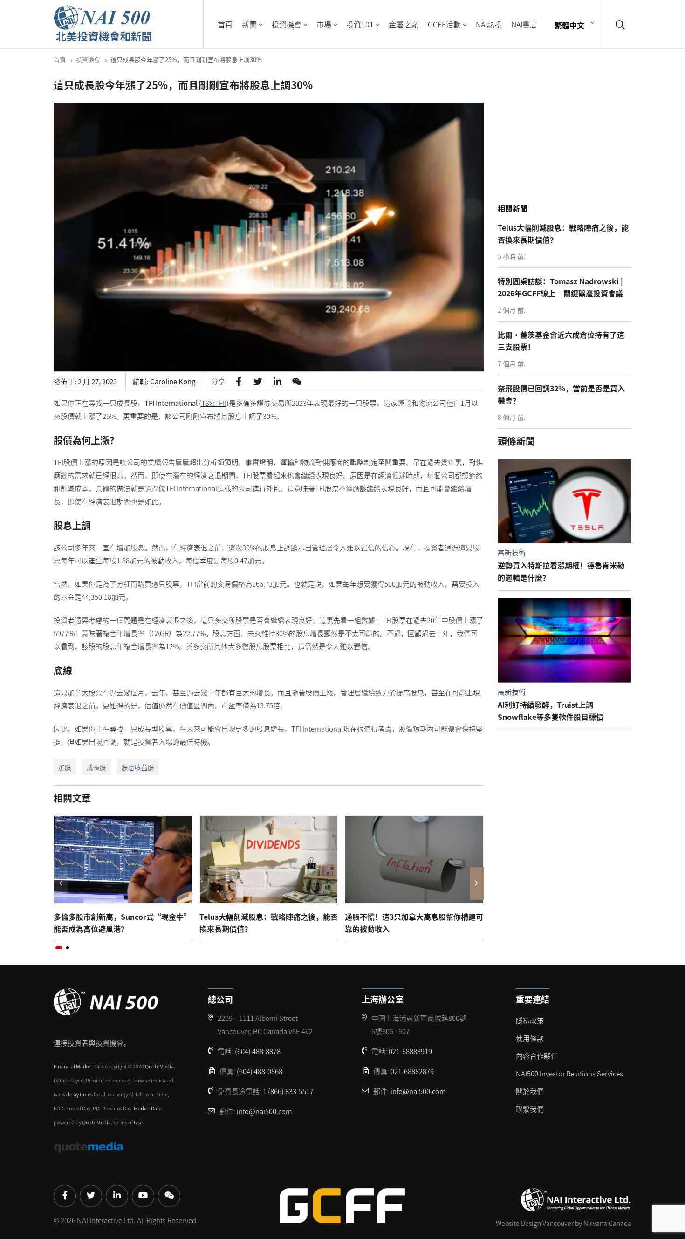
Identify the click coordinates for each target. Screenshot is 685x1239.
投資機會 (286, 24)
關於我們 (530, 1091)
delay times (79, 1094)
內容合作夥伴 (537, 1056)
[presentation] (61, 883)
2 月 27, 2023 (97, 381)
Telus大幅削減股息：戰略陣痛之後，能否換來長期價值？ (268, 922)
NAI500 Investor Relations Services (569, 1073)
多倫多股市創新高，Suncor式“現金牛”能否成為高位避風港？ (122, 922)
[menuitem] (573, 24)
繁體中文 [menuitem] (569, 24)
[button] (59, 947)
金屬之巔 (403, 24)
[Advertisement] (567, 139)
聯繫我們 (530, 1109)
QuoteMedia (159, 1066)
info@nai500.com (264, 1111)
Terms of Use (128, 1122)
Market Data (148, 1108)
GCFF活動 (444, 24)
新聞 (249, 24)
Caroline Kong (172, 381)
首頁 (225, 24)
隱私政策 (530, 1020)
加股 (64, 767)
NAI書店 (524, 24)
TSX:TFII (213, 403)
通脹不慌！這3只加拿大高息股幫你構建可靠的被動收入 (414, 922)
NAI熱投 (489, 24)
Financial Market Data (79, 1066)
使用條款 (530, 1038)
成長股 (96, 767)
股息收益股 (138, 767)
